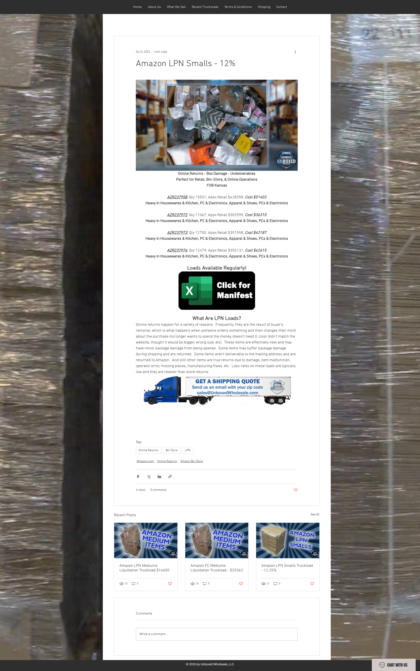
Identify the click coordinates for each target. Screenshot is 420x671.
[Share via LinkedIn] (159, 476)
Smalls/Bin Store (191, 461)
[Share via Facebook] (138, 476)
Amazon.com (145, 461)
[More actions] (295, 52)
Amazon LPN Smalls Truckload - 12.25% (287, 568)
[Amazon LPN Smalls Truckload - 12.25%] (287, 540)
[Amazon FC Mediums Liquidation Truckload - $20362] (216, 540)
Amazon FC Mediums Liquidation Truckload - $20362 (217, 568)
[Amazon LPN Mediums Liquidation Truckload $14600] (145, 540)
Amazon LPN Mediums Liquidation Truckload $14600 (144, 568)
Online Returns (148, 450)
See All (315, 514)
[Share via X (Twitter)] (149, 476)
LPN (187, 450)
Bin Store (172, 450)
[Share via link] (170, 476)
